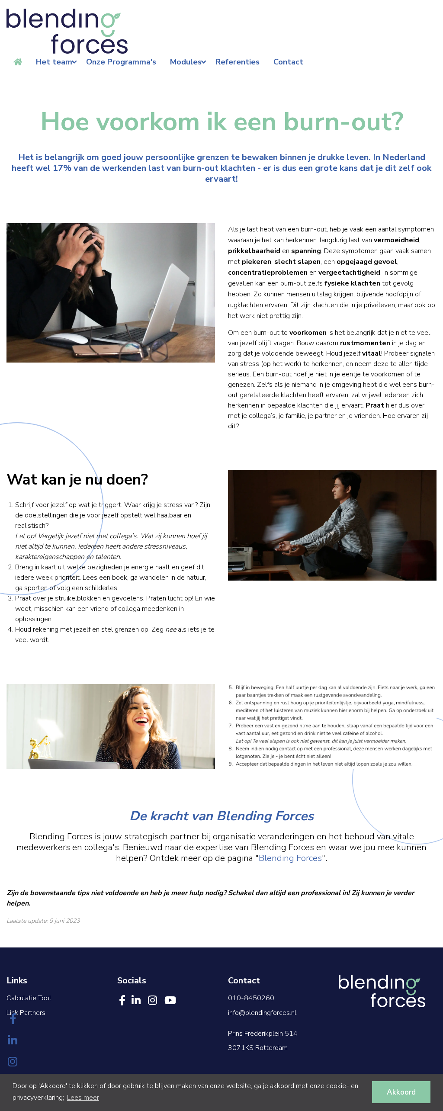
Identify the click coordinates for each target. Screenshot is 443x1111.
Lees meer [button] (83, 1097)
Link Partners (25, 1013)
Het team (54, 62)
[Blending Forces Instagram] (13, 1062)
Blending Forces (290, 858)
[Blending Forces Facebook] (13, 1019)
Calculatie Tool (28, 998)
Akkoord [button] (401, 1092)
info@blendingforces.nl (262, 1013)
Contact (288, 62)
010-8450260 (251, 998)
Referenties (237, 62)
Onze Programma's (121, 62)
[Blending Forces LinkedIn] (13, 1041)
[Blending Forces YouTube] (170, 1001)
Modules (186, 62)
